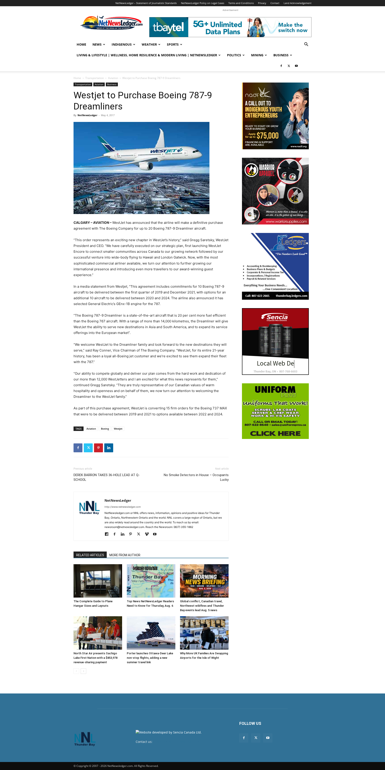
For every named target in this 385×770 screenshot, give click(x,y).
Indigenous (122, 44)
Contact (274, 3)
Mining (257, 55)
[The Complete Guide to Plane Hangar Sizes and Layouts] (98, 581)
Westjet (118, 428)
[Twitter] (288, 66)
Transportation (94, 78)
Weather (149, 44)
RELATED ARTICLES (90, 555)
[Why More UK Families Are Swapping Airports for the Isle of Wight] (204, 633)
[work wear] (275, 191)
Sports (173, 44)
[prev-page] (76, 671)
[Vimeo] (148, 534)
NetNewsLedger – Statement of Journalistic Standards (146, 3)
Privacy (262, 3)
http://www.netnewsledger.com (122, 506)
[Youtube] (296, 66)
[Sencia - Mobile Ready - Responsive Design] (275, 341)
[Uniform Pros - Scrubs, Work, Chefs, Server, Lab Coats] (275, 411)
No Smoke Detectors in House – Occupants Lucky (196, 477)
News (97, 44)
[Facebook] (281, 66)
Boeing (105, 428)
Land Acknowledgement (297, 3)
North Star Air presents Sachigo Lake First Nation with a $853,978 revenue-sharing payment (95, 658)
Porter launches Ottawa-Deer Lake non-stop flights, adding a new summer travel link (150, 658)
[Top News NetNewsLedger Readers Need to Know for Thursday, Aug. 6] (151, 581)
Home (81, 44)
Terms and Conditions (241, 3)
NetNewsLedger (87, 115)
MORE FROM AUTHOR (124, 555)
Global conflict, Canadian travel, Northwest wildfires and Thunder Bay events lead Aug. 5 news (202, 606)
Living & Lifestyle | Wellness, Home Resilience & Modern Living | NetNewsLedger (147, 55)
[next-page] (83, 671)
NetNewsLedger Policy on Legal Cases (202, 3)
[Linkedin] (108, 447)
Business (281, 55)
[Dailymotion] (108, 534)
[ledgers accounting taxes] (275, 266)
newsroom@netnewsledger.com (177, 742)
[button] (306, 45)
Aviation (113, 78)
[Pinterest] (98, 447)
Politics (234, 55)
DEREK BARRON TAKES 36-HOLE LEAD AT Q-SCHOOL (107, 477)
